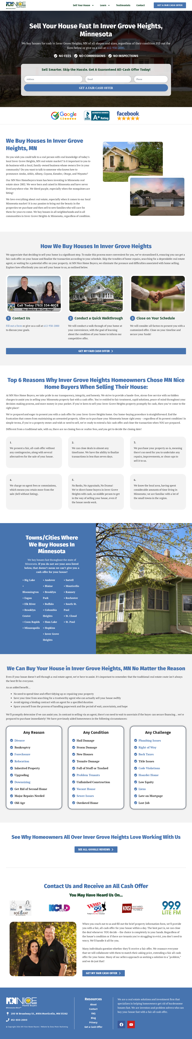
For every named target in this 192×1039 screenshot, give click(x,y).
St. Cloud (71, 616)
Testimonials (123, 5)
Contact (140, 5)
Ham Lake (51, 622)
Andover (50, 580)
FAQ (93, 1013)
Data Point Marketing (59, 1027)
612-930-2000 (115, 48)
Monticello (72, 586)
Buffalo (49, 604)
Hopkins (50, 628)
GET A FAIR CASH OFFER (96, 88)
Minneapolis (32, 628)
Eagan (28, 598)
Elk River (30, 604)
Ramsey (70, 592)
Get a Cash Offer (93, 1027)
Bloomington (30, 592)
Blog (93, 1018)
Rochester (72, 598)
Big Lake (29, 580)
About (93, 1004)
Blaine (49, 586)
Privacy (93, 1022)
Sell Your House (81, 5)
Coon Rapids (32, 622)
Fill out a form (14, 325)
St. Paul (70, 622)
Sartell (70, 580)
